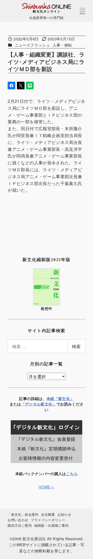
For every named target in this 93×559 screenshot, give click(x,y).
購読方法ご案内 (20, 525)
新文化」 (48, 404)
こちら (72, 473)
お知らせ (64, 514)
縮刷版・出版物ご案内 (51, 525)
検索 (76, 346)
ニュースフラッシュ (32, 45)
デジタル (33, 404)
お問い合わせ (18, 519)
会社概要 (48, 514)
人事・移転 (62, 45)
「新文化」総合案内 (23, 514)
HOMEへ (46, 487)
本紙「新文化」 (60, 398)
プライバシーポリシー (48, 519)
